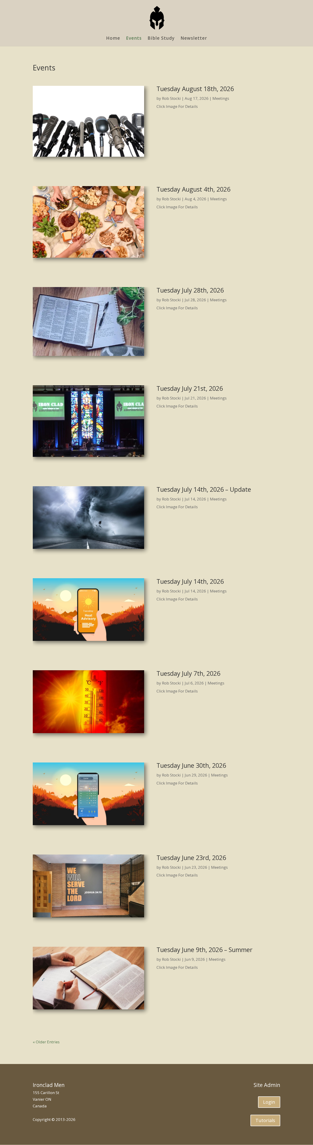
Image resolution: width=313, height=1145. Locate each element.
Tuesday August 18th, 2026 (195, 88)
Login (269, 1102)
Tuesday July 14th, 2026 (190, 581)
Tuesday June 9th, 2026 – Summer (204, 949)
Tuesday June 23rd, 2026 (191, 857)
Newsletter (194, 38)
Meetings (220, 98)
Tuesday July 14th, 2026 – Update (203, 489)
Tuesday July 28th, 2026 (190, 290)
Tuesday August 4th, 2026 (193, 189)
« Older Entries (46, 1041)
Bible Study (161, 38)
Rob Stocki (171, 98)
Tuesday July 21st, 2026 (189, 388)
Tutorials (265, 1120)
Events (134, 38)
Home (113, 38)
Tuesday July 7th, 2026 (188, 673)
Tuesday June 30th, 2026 (191, 765)
